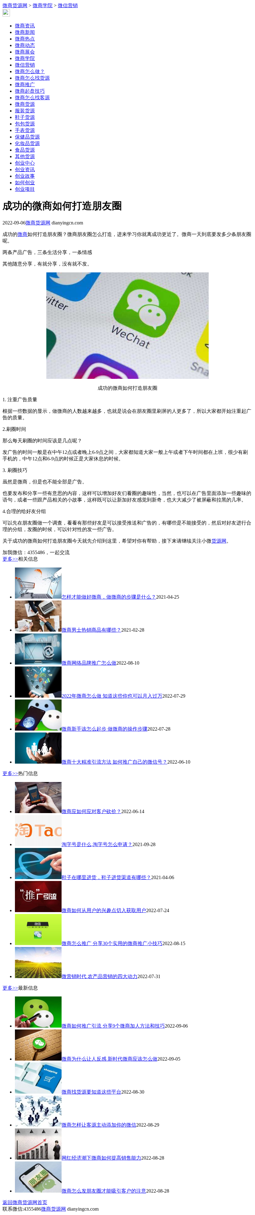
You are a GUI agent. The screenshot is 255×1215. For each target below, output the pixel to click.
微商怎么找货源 (32, 78)
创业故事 (25, 176)
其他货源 (25, 156)
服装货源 (25, 110)
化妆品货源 (27, 143)
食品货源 (25, 150)
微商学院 (43, 5)
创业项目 (25, 189)
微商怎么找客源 (32, 97)
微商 (22, 234)
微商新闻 (25, 32)
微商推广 (25, 84)
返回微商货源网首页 (24, 1202)
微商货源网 (14, 5)
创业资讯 (25, 169)
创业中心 (25, 163)
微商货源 (25, 104)
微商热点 (25, 38)
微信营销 (68, 5)
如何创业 (25, 182)
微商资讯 (25, 25)
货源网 (218, 541)
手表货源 (25, 130)
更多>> (10, 559)
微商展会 (25, 51)
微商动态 (25, 45)
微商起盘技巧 (30, 91)
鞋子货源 (25, 117)
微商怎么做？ (30, 71)
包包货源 (25, 123)
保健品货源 (27, 136)
